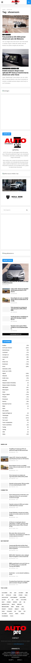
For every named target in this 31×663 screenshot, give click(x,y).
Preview (4, 396)
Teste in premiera (7, 424)
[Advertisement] (15, 112)
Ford (17, 599)
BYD (2, 595)
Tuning (4, 427)
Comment (5, 352)
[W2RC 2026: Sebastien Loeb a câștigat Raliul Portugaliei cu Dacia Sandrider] (4, 556)
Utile (3, 432)
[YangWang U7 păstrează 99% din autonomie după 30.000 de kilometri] (15, 272)
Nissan (17, 606)
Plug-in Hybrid (6, 394)
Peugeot (4, 609)
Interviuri (4, 380)
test (24, 611)
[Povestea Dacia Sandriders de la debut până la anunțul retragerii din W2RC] (4, 583)
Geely (3, 602)
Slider (3, 406)
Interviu (15, 602)
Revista (4, 401)
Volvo (11, 616)
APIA (11, 592)
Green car (4, 371)
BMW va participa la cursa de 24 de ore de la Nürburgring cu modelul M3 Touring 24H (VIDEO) (19, 565)
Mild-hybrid (5, 387)
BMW (27, 592)
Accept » (11, 660)
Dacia (26, 595)
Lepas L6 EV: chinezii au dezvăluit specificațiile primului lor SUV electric (19, 290)
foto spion (23, 599)
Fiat (13, 599)
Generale (4, 368)
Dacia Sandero (13, 597)
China (14, 595)
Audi (15, 592)
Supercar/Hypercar (7, 413)
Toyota (11, 613)
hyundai (9, 602)
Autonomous (5, 350)
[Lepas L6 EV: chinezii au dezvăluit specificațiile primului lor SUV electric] (6, 290)
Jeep (20, 602)
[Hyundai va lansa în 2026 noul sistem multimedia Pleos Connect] (4, 506)
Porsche (10, 609)
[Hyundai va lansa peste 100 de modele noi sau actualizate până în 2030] (6, 327)
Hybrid (4, 373)
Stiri (3, 34)
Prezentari (5, 399)
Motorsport (5, 389)
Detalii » (19, 660)
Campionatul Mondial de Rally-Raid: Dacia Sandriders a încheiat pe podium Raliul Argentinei (19, 547)
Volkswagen (5, 616)
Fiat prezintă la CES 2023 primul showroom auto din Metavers (13, 38)
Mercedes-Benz (5, 606)
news (12, 606)
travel (16, 613)
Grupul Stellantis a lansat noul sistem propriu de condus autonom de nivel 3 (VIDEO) (19, 514)
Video (3, 434)
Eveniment (13, 68)
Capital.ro (8, 595)
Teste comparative (7, 422)
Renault (17, 609)
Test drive (5, 418)
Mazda (13, 604)
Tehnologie (5, 415)
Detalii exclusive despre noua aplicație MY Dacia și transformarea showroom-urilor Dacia (15, 73)
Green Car (4, 444)
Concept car (5, 354)
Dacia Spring (23, 597)
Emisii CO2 (5, 361)
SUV (15, 611)
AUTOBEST (21, 592)
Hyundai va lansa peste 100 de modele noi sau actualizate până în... (19, 327)
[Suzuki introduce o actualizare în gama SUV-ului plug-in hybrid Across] (6, 318)
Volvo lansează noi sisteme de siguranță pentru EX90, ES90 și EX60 (19, 309)
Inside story (5, 378)
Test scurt (5, 420)
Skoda (22, 609)
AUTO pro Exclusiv (6, 68)
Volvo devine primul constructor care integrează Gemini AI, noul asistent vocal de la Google (19, 496)
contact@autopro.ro (18, 644)
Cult (3, 359)
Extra (3, 366)
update (22, 613)
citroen (20, 595)
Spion (3, 408)
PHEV (3, 392)
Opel (23, 606)
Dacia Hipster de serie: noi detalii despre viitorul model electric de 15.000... (19, 299)
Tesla (19, 611)
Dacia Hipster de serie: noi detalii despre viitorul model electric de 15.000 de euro (19, 467)
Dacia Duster (5, 597)
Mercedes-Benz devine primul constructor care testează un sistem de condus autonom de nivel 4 (19, 535)
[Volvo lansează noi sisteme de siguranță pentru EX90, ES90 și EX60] (6, 309)
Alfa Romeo (4, 592)
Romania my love (6, 404)
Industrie (4, 375)
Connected (8, 34)
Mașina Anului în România (9, 382)
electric (4, 599)
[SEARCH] (27, 210)
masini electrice (5, 604)
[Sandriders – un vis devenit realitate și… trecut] (4, 574)
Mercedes (19, 604)
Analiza (4, 345)
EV (8, 599)
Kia (24, 602)
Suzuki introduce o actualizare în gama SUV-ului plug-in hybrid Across (19, 318)
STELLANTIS (9, 611)
